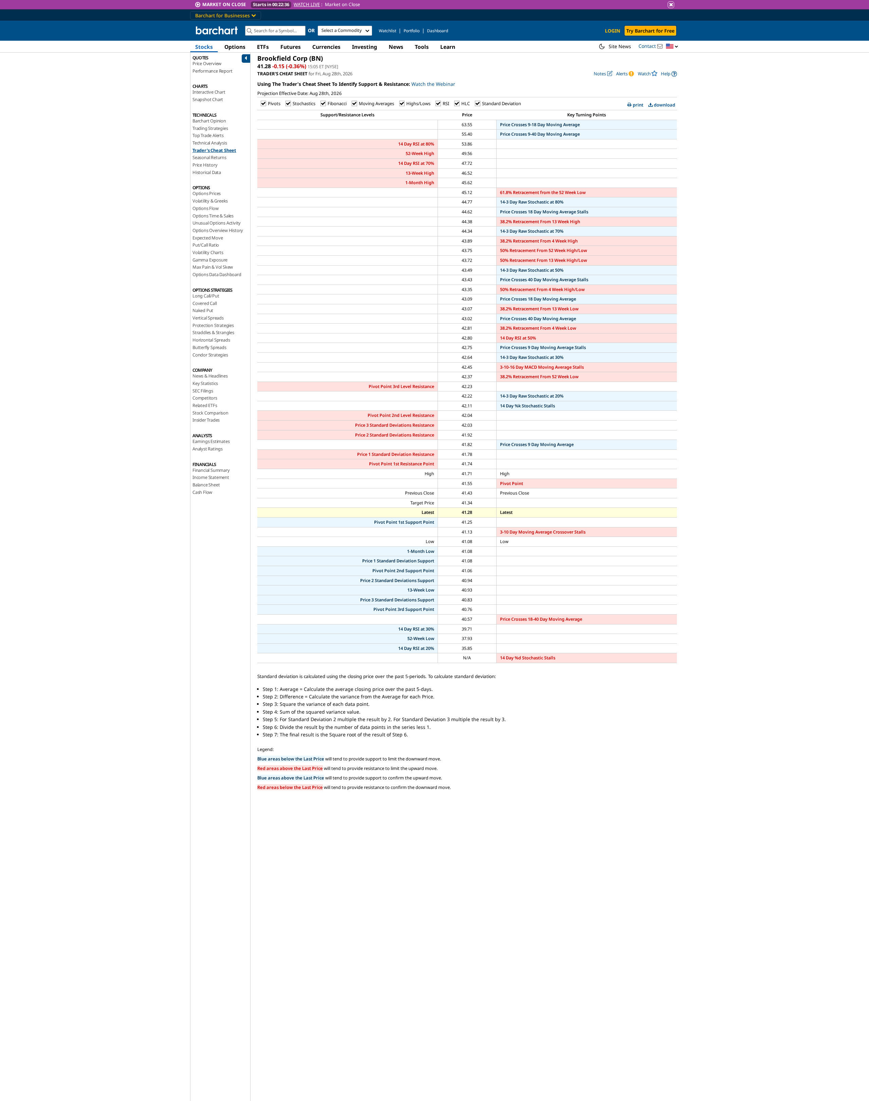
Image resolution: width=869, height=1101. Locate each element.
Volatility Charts (207, 252)
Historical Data (206, 172)
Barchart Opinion (209, 121)
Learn (447, 47)
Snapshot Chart (207, 99)
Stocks (204, 47)
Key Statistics (205, 383)
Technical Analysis (209, 143)
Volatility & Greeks (210, 201)
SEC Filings (202, 391)
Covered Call (204, 303)
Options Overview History (217, 230)
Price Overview (206, 63)
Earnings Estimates (210, 441)
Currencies (326, 47)
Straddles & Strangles (213, 332)
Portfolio (412, 31)
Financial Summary (211, 470)
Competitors (204, 398)
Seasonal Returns (209, 157)
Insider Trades (206, 420)
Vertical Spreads (208, 318)
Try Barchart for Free (650, 30)
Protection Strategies (213, 325)
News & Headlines (210, 376)
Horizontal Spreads (211, 340)
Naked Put (202, 310)
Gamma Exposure (209, 260)
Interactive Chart (208, 92)
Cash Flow (202, 492)
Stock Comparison (210, 413)
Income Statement (210, 477)
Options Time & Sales (213, 216)
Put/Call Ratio (205, 245)
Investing (364, 47)
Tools (422, 47)
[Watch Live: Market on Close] (434, 4)
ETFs (263, 47)
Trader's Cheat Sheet (214, 150)
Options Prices (206, 193)
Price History (204, 165)
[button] (672, 46)
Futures (290, 47)
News (396, 47)
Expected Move (207, 238)
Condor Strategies (210, 355)
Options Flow (205, 208)
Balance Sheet (206, 485)
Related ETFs (204, 405)
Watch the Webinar (433, 84)
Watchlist (387, 31)
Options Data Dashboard (216, 274)
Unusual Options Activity (216, 223)
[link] (669, 74)
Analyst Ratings (207, 449)
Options (234, 47)
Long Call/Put (205, 296)
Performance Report (212, 71)
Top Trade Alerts (208, 135)
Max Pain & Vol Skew (212, 267)
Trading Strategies (210, 128)
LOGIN (612, 30)
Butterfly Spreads (209, 347)
